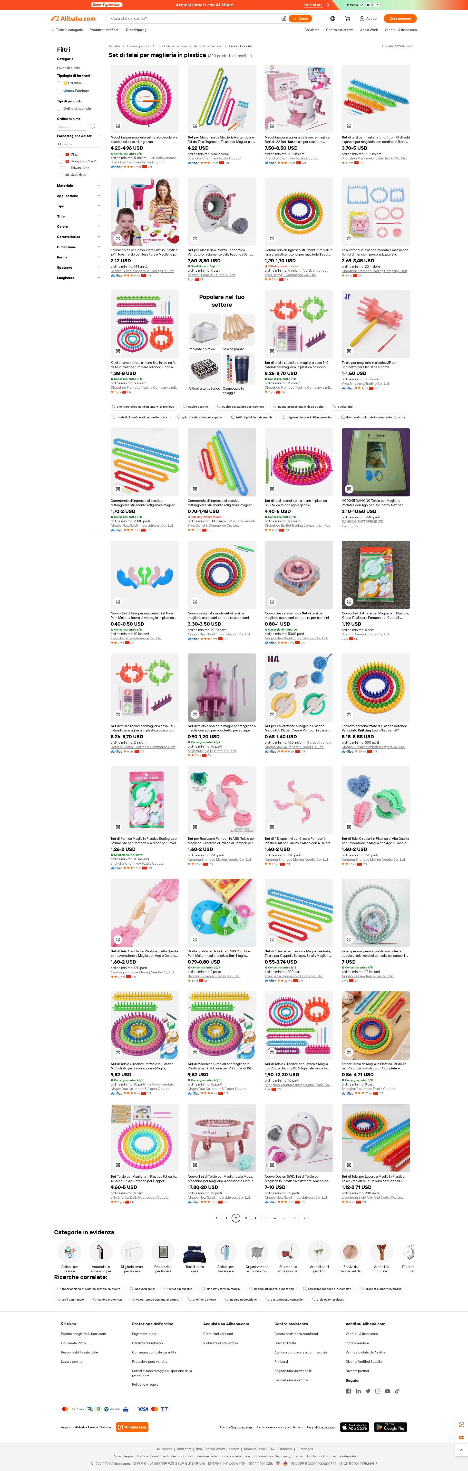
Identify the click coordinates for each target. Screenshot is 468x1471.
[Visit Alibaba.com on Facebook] (348, 1391)
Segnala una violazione (291, 1380)
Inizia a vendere (357, 1343)
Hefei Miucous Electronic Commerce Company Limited (145, 747)
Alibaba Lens (85, 1427)
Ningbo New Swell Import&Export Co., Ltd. (142, 525)
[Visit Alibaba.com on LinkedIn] (358, 1391)
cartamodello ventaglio (287, 1299)
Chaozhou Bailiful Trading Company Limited (297, 525)
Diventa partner (357, 1371)
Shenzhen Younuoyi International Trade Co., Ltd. (299, 1085)
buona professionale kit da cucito (301, 406)
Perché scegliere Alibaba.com (83, 1334)
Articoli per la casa (208, 46)
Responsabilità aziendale (79, 1352)
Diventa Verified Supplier (364, 1361)
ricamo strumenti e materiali (274, 1289)
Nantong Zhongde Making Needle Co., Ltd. (220, 859)
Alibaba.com (325, 1427)
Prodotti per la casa (172, 46)
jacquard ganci (145, 1289)
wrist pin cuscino (180, 1289)
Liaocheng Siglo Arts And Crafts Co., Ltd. (372, 1197)
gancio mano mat (110, 1299)
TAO (272, 1449)
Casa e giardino (138, 46)
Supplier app (241, 1427)
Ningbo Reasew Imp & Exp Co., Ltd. (368, 976)
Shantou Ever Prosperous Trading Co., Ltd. (142, 271)
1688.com (183, 1449)
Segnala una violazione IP (293, 1371)
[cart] (348, 19)
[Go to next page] (304, 1218)
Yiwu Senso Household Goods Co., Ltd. (294, 976)
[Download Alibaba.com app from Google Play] (390, 1427)
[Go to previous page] (216, 1218)
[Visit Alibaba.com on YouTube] (387, 1391)
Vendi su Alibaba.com (362, 1334)
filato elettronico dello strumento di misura (375, 417)
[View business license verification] (278, 1463)
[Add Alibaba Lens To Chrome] (132, 1427)
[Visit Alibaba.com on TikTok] (397, 1391)
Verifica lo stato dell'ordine (366, 1352)
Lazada (234, 1449)
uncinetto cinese (204, 1299)
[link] (461, 1424)
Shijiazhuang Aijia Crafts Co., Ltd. (212, 751)
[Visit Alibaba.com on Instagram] (378, 1391)
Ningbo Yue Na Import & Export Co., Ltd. (294, 747)
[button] (284, 18)
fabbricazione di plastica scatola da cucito (91, 1289)
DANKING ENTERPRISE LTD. (363, 521)
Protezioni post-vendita (149, 1361)
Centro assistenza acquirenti (296, 1334)
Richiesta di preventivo (220, 1343)
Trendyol (285, 1449)
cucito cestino (198, 406)
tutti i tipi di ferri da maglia (254, 417)
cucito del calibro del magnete (243, 406)
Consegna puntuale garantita (154, 1352)
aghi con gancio (73, 1299)
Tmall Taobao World (210, 1449)
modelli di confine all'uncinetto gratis (142, 417)
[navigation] (78, 632)
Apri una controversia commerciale (301, 1352)
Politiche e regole (145, 1384)
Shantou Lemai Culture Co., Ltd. (211, 275)
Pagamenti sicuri (144, 1334)
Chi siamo (69, 1323)
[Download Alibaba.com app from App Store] (354, 1427)
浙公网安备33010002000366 (313, 1464)
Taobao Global (254, 1449)
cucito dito (345, 406)
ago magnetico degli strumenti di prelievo (145, 406)
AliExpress (164, 1449)
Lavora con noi (72, 1361)
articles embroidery (330, 1299)
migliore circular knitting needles (309, 417)
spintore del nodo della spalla (202, 417)
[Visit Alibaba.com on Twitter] (368, 1391)
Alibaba (114, 46)
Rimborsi (281, 1361)
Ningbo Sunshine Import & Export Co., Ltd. (373, 747)
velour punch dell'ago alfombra (157, 1299)
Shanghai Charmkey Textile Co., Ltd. (137, 162)
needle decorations (243, 1299)
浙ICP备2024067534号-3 (358, 1464)
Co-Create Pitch (73, 1343)
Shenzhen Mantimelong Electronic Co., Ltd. (374, 158)
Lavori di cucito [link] (240, 46)
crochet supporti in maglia (383, 1289)
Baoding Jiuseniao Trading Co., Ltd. (214, 976)
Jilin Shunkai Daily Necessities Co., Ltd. (140, 1197)
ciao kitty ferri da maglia (223, 1289)
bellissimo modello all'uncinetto (329, 1289)
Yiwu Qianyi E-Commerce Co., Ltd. (290, 275)
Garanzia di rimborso (147, 1343)
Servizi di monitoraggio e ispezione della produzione (162, 1373)
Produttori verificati (218, 1334)
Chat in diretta (285, 1343)
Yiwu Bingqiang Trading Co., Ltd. (366, 383)
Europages (305, 1449)
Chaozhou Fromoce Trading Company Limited (376, 271)
